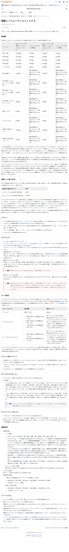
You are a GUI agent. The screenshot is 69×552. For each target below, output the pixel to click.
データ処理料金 (33, 517)
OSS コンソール (23, 440)
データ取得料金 (60, 303)
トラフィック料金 (8, 517)
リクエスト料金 (23, 517)
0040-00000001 (29, 453)
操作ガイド (5, 12)
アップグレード (62, 504)
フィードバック (37, 535)
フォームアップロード (23, 243)
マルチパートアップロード (10, 247)
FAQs (30, 12)
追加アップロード (39, 243)
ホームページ (4, 16)
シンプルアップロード (9, 243)
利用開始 (30, 16)
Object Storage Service (14, 16)
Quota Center (24, 223)
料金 (22, 12)
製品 (64, 27)
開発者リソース (13, 12)
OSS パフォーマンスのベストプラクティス (35, 207)
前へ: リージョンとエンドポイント (10, 527)
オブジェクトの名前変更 (58, 256)
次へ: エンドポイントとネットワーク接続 (57, 527)
